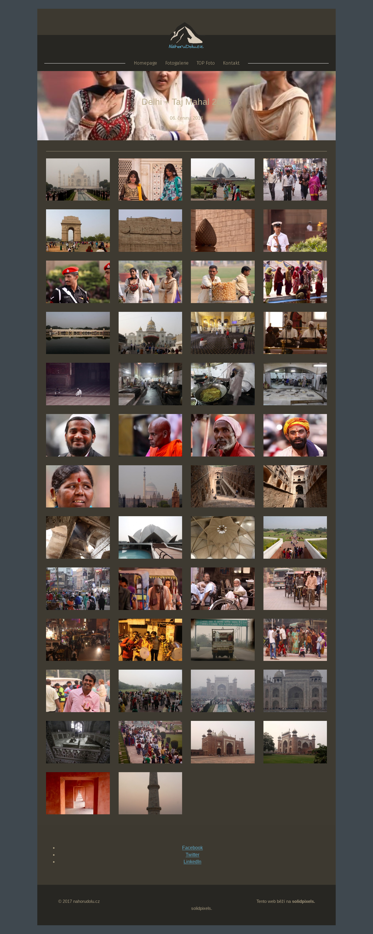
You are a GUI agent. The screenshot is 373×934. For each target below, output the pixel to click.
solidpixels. (201, 908)
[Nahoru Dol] (186, 45)
